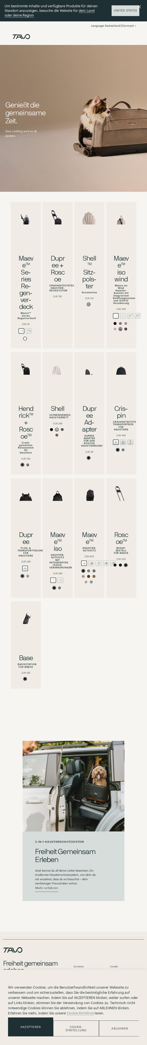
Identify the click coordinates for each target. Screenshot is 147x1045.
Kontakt (114, 966)
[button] (120, 26)
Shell (57, 408)
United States (125, 10)
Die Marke (79, 966)
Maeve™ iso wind (121, 269)
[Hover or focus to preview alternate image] (26, 216)
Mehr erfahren (46, 888)
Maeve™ (89, 538)
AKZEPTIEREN (30, 1027)
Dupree (26, 538)
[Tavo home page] (21, 36)
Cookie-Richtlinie (80, 1013)
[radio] (21, 331)
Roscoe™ (121, 538)
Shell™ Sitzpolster (89, 272)
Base (26, 658)
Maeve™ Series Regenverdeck (26, 282)
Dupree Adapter (89, 419)
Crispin (121, 412)
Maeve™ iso (57, 542)
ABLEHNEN (119, 1028)
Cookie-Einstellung (76, 1028)
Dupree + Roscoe (58, 269)
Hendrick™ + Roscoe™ (25, 422)
